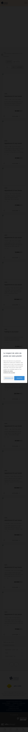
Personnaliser (9, 378)
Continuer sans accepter (9, 372)
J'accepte (19, 378)
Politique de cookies (8, 371)
